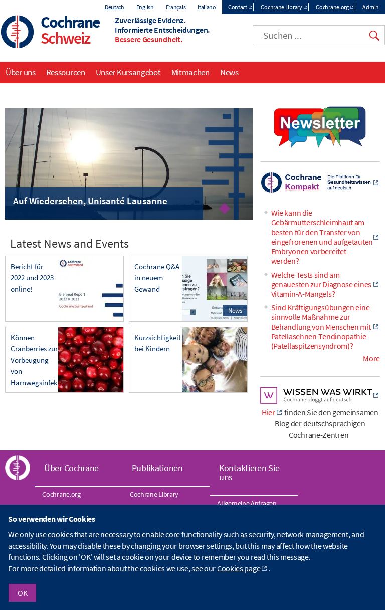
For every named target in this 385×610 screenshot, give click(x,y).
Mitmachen (190, 72)
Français (176, 7)
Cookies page (238, 568)
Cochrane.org (332, 7)
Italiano (207, 7)
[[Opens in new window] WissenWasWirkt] (320, 401)
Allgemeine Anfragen (246, 503)
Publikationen (157, 468)
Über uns (21, 72)
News (229, 72)
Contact (237, 7)
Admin (370, 7)
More (371, 358)
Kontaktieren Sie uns (249, 472)
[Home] (17, 33)
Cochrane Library (281, 7)
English (145, 7)
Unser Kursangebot (128, 72)
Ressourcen (65, 72)
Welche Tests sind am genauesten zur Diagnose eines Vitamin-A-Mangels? (321, 284)
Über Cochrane (71, 468)
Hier (268, 412)
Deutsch (114, 7)
